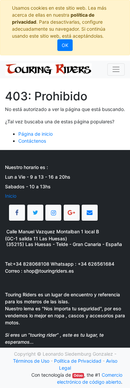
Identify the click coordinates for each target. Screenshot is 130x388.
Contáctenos (32, 141)
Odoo (78, 375)
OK (65, 45)
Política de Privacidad (77, 361)
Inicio (10, 196)
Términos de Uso (31, 361)
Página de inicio (35, 134)
